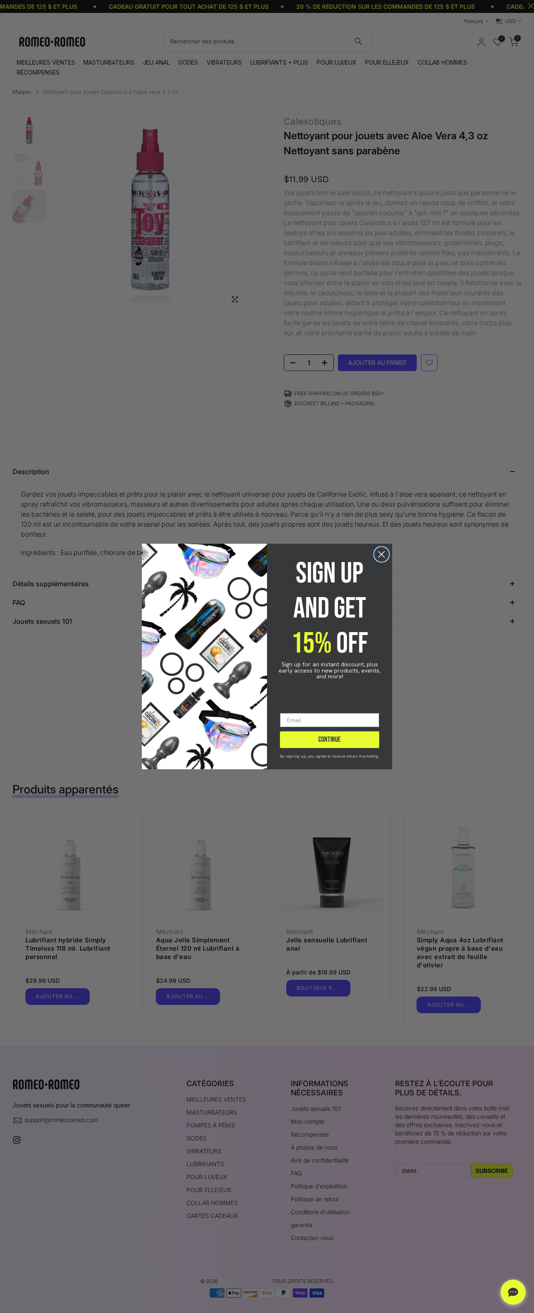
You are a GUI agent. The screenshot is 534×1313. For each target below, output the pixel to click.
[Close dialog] (381, 554)
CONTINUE (329, 739)
